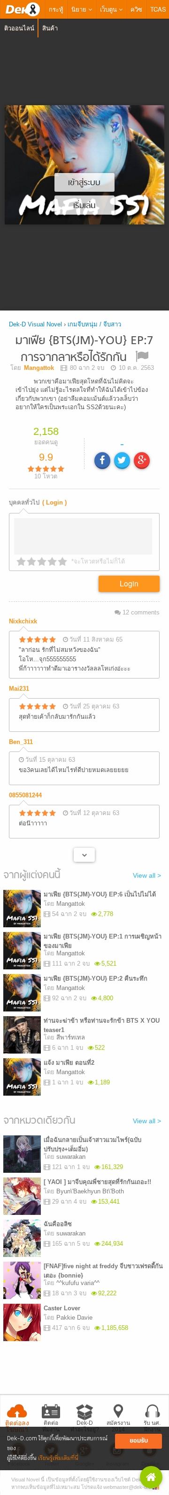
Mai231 (19, 688)
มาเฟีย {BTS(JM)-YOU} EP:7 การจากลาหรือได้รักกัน (84, 349)
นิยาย (79, 9)
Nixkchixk (23, 621)
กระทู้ (56, 9)
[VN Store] (151, 1477)
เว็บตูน (109, 9)
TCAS (158, 9)
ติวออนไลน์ (19, 27)
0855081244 (25, 795)
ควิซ (136, 9)
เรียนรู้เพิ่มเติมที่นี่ (58, 1458)
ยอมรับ (139, 1440)
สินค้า (50, 27)
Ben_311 (21, 741)
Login (129, 583)
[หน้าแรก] (22, 9)
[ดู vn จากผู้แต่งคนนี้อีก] (84, 855)
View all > (147, 875)
